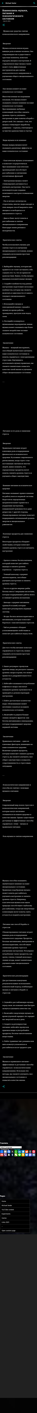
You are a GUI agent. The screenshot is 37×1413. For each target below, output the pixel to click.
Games (4, 1218)
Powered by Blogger (19, 1401)
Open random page (8, 1230)
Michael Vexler (11, 3)
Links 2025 (5, 1222)
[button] (3, 25)
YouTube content (8, 1210)
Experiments (6, 1214)
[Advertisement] (18, 404)
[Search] (34, 3)
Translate (16, 1149)
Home (4, 1201)
